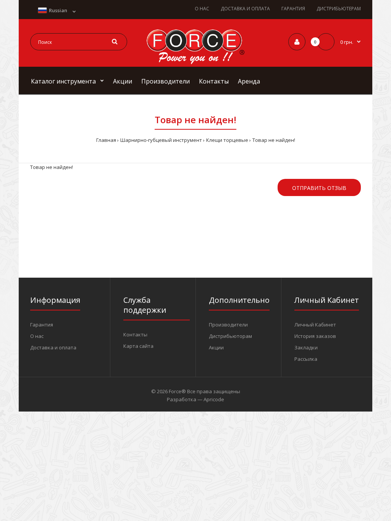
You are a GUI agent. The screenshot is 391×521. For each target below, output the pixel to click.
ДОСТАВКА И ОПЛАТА (245, 8)
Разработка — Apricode (195, 399)
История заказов (315, 336)
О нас (37, 336)
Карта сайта (138, 346)
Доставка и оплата (53, 347)
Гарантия (41, 324)
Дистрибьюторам (230, 336)
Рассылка (305, 358)
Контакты (135, 334)
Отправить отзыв (319, 187)
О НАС (202, 8)
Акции (216, 347)
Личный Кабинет (315, 324)
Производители (228, 324)
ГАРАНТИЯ (293, 8)
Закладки (306, 347)
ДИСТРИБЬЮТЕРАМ (339, 8)
